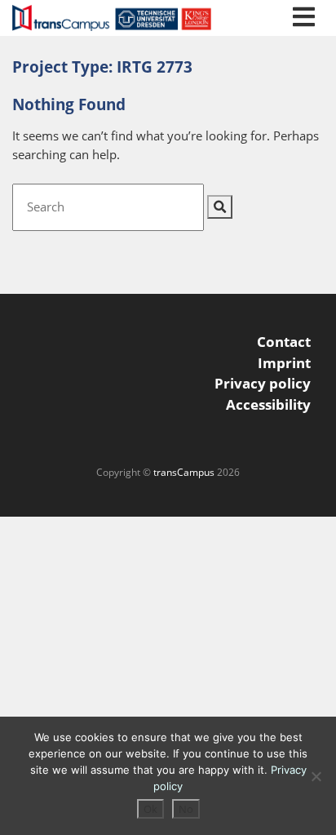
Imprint (284, 362)
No (186, 809)
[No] (315, 776)
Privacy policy (262, 383)
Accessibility (268, 404)
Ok (150, 809)
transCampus (183, 472)
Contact (284, 341)
